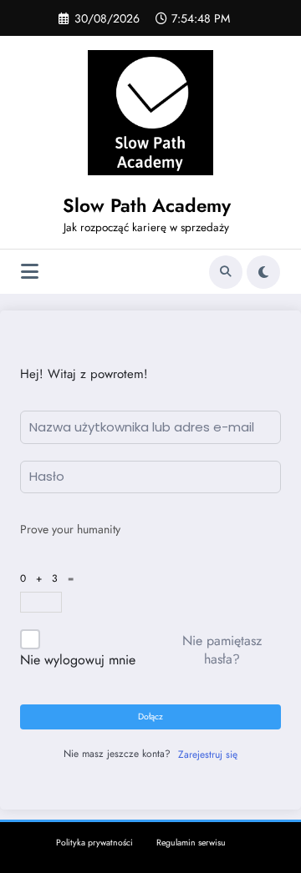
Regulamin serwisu (191, 842)
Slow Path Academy (147, 205)
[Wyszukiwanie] (225, 272)
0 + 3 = (50, 578)
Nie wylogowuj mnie (77, 659)
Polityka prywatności (94, 842)
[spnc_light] (263, 272)
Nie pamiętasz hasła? (222, 650)
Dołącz (150, 716)
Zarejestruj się (207, 754)
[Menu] (29, 272)
